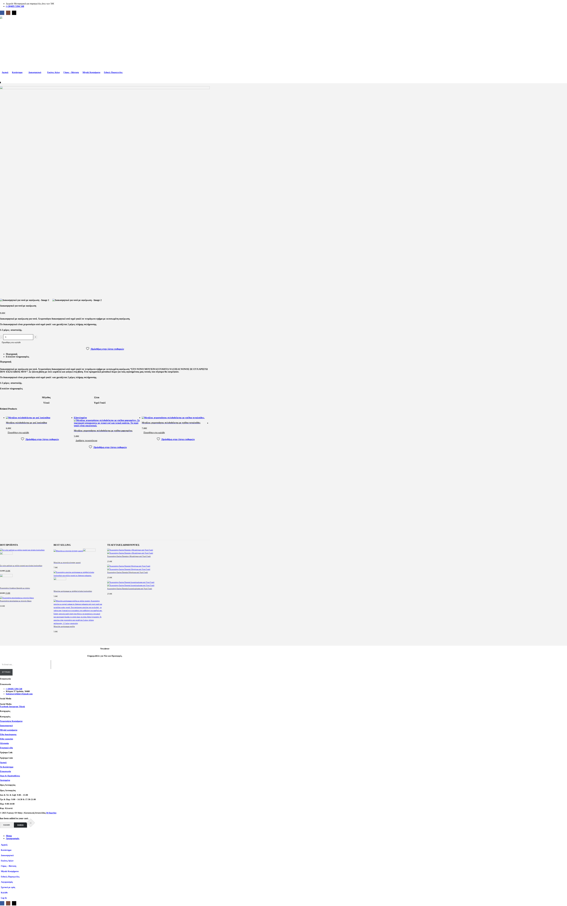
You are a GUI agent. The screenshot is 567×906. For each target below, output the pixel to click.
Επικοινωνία (5, 771)
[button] (2, 831)
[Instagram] (8, 13)
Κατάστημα (17, 72)
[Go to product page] (40, 417)
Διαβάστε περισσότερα (86, 440)
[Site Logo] (34, 43)
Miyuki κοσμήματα (8, 730)
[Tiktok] (14, 13)
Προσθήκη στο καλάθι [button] (18, 432)
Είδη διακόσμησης (8, 734)
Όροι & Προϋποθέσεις (10, 776)
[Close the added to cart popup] (30, 823)
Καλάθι (6, 825)
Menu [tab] (9, 836)
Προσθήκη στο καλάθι (11, 342)
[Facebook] (2, 13)
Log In (4, 898)
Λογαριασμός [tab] (12, 838)
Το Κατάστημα (6, 767)
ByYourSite (51, 813)
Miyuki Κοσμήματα (91, 72)
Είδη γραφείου (6, 739)
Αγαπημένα (5, 780)
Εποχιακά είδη (6, 748)
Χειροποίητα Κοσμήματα (11, 721)
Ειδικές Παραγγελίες (113, 72)
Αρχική (5, 72)
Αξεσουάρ (4, 743)
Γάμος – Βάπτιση (71, 72)
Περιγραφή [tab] (11, 354)
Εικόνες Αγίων (53, 72)
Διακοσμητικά (34, 72)
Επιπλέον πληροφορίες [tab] (17, 356)
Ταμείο (20, 825)
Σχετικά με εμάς (8, 887)
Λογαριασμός (7, 882)
